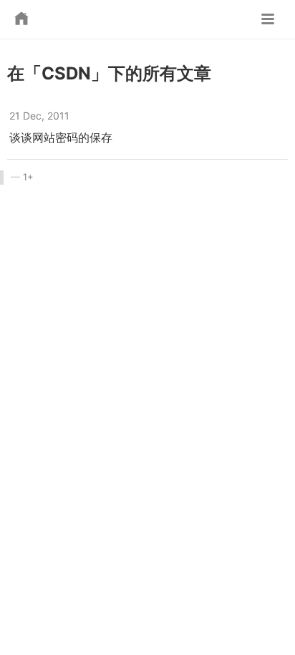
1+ (28, 177)
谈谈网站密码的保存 (60, 137)
